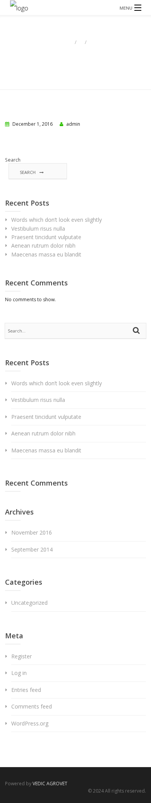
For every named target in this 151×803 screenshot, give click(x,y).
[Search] (137, 331)
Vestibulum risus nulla (38, 228)
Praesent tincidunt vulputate (46, 237)
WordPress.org (29, 723)
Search (13, 160)
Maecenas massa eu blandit (46, 254)
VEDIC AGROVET (50, 783)
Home (64, 42)
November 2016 (31, 532)
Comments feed (31, 706)
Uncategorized (29, 602)
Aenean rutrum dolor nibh (43, 245)
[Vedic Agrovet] (75, 7)
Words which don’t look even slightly (56, 219)
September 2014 (32, 549)
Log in (19, 672)
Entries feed (26, 689)
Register (21, 656)
